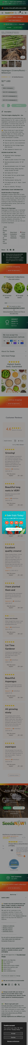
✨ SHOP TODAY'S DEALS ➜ (14, 529)
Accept (13, 1033)
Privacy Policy (16, 1029)
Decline (13, 1037)
